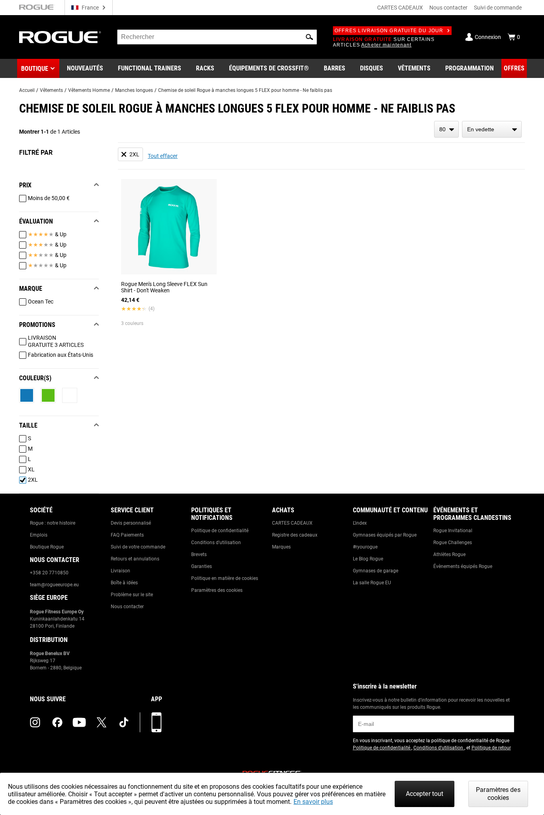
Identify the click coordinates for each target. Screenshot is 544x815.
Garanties (201, 566)
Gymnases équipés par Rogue (385, 535)
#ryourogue (365, 547)
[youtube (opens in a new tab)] (79, 722)
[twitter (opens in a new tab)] (102, 722)
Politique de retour (491, 748)
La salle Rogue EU (372, 582)
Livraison (120, 571)
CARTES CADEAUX (400, 7)
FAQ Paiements (127, 535)
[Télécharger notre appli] (156, 722)
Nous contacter (448, 7)
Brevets (199, 554)
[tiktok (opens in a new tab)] (124, 722)
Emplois (38, 535)
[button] (309, 37)
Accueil (27, 90)
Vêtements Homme (89, 90)
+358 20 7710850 (49, 573)
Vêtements (51, 90)
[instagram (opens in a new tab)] (35, 722)
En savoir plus (313, 801)
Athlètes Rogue (449, 554)
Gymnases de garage (375, 571)
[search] (217, 37)
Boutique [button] (34, 68)
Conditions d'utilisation (216, 542)
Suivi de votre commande (138, 547)
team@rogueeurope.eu (54, 584)
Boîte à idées (124, 582)
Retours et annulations (135, 559)
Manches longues (134, 90)
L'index (360, 523)
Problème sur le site (132, 594)
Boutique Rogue (47, 547)
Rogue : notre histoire (52, 523)
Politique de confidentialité (220, 530)
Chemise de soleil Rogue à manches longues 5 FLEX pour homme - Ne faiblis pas (245, 90)
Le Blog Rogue (368, 559)
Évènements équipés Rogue (462, 566)
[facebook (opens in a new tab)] (57, 722)
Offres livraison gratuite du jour (389, 30)
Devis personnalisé (131, 523)
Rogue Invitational (452, 530)
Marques (281, 547)
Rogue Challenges (452, 542)
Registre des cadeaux (294, 535)
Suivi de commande (498, 7)
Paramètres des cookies (217, 590)
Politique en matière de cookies (224, 578)
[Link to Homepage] (60, 37)
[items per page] (446, 129)
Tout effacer (163, 156)
